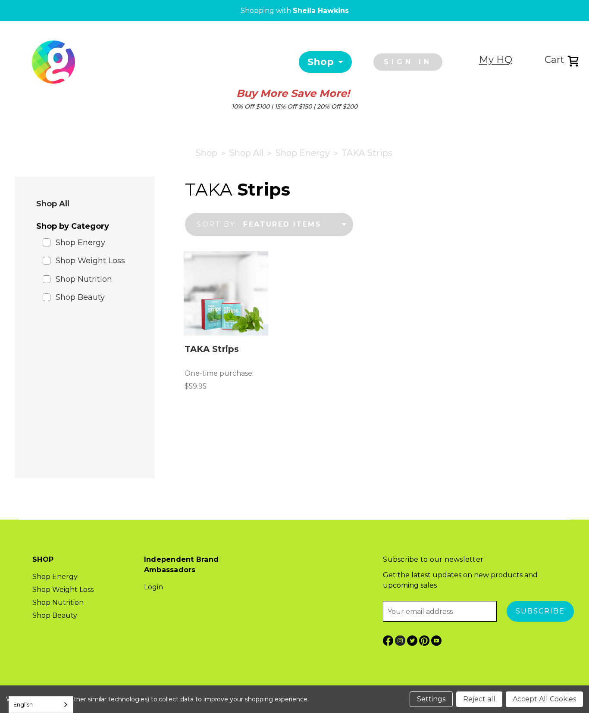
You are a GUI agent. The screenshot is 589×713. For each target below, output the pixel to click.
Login (153, 587)
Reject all (479, 699)
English (23, 704)
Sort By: (217, 224)
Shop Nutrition (84, 279)
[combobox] (41, 704)
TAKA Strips (212, 349)
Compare (223, 293)
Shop (320, 62)
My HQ (495, 59)
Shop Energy (80, 242)
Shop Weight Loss (90, 260)
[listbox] (294, 224)
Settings (431, 699)
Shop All (52, 204)
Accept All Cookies (544, 699)
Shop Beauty (80, 297)
